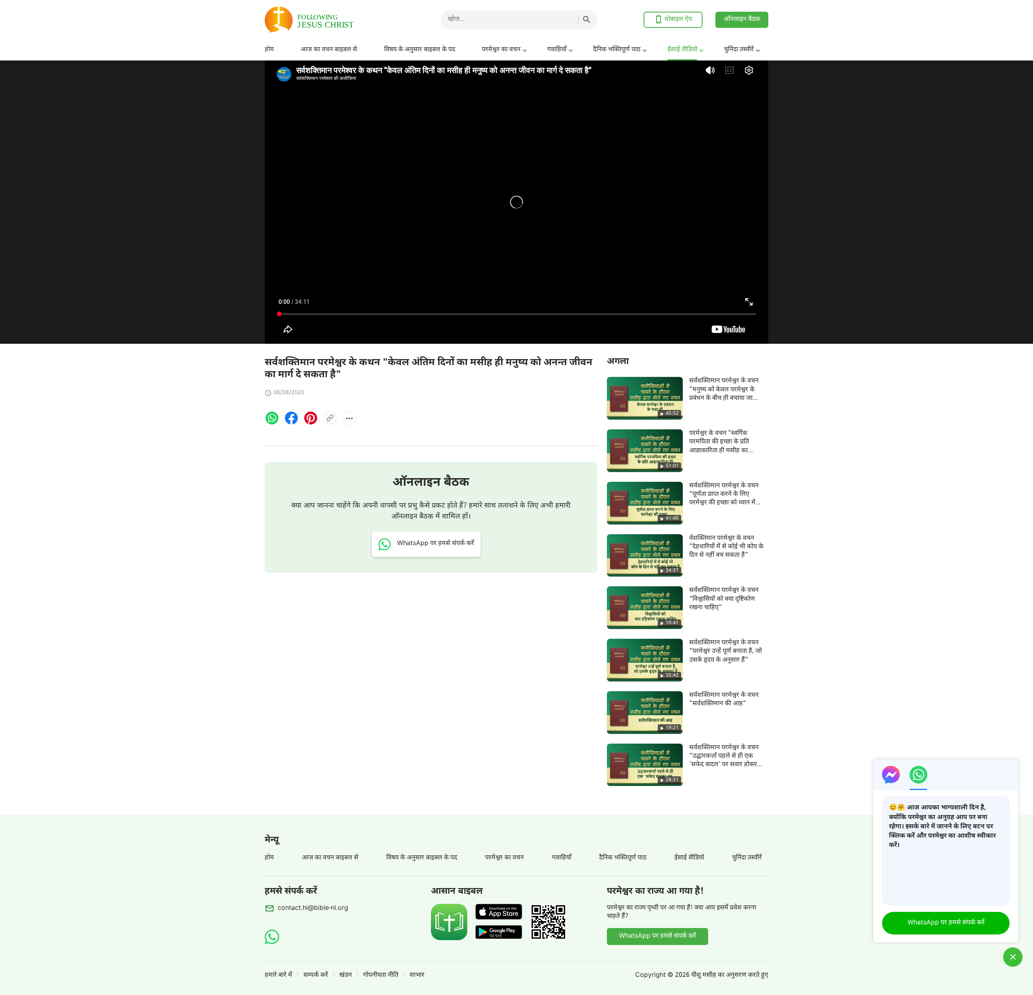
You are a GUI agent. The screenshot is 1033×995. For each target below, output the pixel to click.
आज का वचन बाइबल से (329, 50)
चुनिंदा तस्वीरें (739, 50)
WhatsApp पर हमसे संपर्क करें (657, 936)
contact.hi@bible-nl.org (313, 908)
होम (269, 50)
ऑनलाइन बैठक (742, 19)
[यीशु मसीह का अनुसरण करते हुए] (329, 19)
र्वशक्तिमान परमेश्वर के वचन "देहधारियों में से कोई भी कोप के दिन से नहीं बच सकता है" (726, 547)
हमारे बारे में (278, 975)
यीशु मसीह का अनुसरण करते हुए (729, 975)
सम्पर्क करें (315, 975)
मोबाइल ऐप (678, 19)
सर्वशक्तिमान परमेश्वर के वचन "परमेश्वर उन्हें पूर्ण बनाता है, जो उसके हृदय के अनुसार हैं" (725, 652)
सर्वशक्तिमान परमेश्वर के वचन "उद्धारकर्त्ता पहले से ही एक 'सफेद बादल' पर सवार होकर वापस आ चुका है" (724, 761)
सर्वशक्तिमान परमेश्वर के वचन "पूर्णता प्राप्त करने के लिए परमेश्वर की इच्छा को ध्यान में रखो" (724, 499)
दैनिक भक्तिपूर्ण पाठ (616, 50)
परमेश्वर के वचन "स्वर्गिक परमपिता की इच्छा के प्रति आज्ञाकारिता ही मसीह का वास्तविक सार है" (719, 446)
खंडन (345, 975)
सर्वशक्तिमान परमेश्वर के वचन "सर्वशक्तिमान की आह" (724, 699)
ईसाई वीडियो (682, 50)
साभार (417, 975)
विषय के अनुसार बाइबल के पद (419, 50)
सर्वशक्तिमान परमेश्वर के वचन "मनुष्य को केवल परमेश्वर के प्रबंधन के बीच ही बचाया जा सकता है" (724, 394)
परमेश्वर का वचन (501, 50)
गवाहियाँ (557, 50)
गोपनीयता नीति (380, 975)
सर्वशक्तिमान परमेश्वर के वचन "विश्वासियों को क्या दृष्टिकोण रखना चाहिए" (724, 599)
